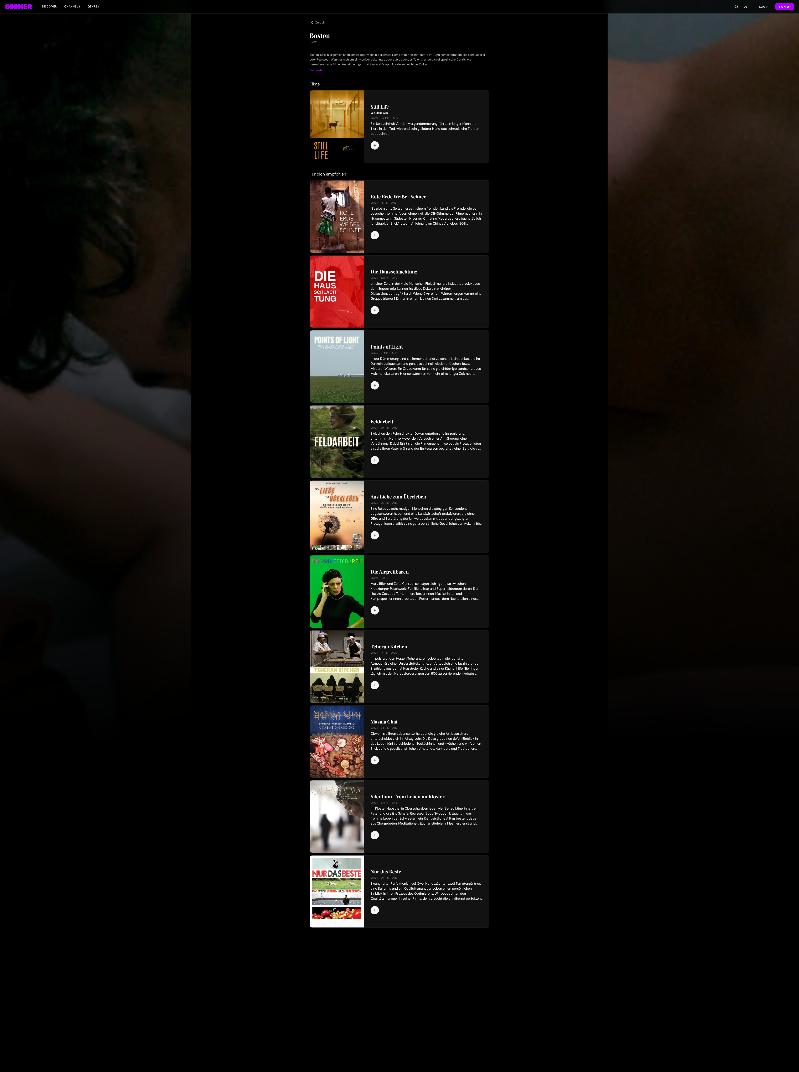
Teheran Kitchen (389, 646)
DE (745, 7)
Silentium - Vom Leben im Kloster (408, 796)
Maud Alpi (382, 113)
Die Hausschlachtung (394, 271)
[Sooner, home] (18, 6)
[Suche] (736, 7)
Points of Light (387, 347)
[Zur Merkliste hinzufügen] (375, 145)
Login (764, 7)
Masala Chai (384, 722)
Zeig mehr (316, 70)
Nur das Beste (386, 871)
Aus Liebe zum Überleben (398, 497)
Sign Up (785, 7)
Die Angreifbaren (390, 572)
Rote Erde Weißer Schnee (398, 196)
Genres (93, 6)
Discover (49, 6)
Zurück (320, 22)
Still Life (380, 107)
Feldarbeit (382, 421)
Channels (72, 6)
